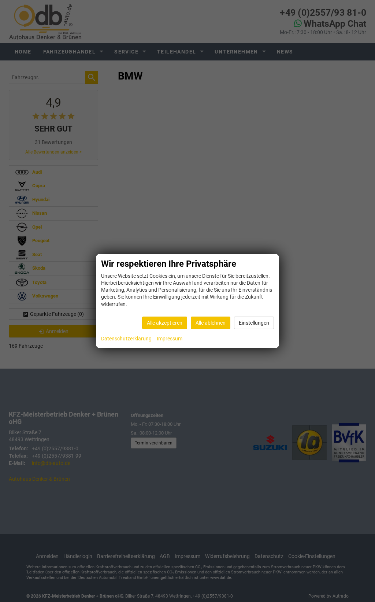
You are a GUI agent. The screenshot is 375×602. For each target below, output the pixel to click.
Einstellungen (254, 323)
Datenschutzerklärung (126, 338)
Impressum (169, 338)
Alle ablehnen (211, 323)
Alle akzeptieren (164, 323)
